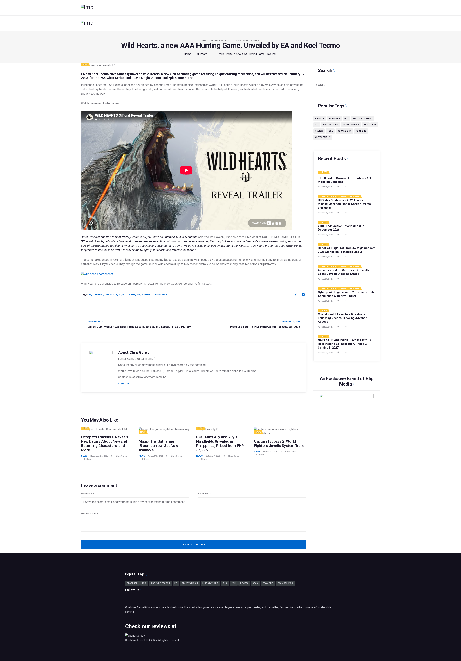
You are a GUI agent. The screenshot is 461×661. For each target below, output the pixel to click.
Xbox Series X (160, 295)
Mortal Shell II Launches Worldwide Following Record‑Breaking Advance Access (342, 318)
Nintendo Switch (362, 118)
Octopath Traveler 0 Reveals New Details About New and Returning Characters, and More (104, 443)
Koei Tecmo (98, 295)
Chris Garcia (242, 40)
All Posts (201, 54)
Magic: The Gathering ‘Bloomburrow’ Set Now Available (158, 445)
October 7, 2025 (213, 456)
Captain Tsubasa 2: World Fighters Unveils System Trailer (280, 443)
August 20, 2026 (325, 327)
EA (90, 295)
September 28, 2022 (220, 40)
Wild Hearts (151, 74)
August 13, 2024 (155, 456)
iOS (346, 118)
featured (334, 118)
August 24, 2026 (325, 187)
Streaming (354, 197)
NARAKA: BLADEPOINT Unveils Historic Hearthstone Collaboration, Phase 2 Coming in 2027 (344, 343)
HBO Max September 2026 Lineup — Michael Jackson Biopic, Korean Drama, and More (345, 203)
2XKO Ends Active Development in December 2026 (341, 228)
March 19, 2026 (270, 452)
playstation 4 (331, 125)
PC (120, 295)
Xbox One (361, 131)
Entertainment (329, 197)
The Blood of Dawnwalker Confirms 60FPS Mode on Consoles (346, 180)
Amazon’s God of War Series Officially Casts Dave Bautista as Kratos (343, 272)
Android (320, 118)
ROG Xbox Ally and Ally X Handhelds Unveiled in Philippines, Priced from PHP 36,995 (220, 443)
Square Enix (344, 131)
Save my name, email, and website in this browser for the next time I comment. (135, 502)
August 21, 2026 (325, 235)
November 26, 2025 (99, 456)
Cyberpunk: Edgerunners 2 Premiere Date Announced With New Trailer (346, 294)
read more (124, 384)
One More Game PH (136, 640)
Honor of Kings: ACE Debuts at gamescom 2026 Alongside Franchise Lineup (346, 250)
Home (187, 54)
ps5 (138, 295)
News (204, 40)
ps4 (366, 125)
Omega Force (111, 295)
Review (319, 131)
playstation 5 (128, 295)
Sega (330, 131)
